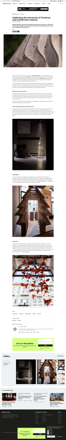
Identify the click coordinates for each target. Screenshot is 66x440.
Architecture (15, 14)
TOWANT (19, 320)
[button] (48, 430)
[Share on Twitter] (18, 31)
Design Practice (28, 313)
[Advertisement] (33, 71)
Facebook (23, 332)
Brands (44, 416)
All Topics (37, 423)
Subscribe (37, 416)
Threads (59, 418)
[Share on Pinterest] (15, 31)
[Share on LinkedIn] (17, 31)
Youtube (38, 332)
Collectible (21, 313)
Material (25, 400)
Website (20, 332)
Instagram (27, 332)
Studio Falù (27, 251)
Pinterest (34, 332)
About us (37, 414)
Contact (36, 421)
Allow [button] (51, 436)
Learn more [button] (49, 429)
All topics (39, 313)
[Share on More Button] (20, 31)
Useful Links (15, 318)
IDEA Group (36, 101)
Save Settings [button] (59, 436)
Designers (44, 418)
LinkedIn (59, 416)
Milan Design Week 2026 (47, 414)
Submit (36, 418)
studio (52, 112)
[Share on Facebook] (13, 31)
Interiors (34, 313)
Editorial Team (17, 21)
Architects (45, 421)
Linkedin (31, 332)
